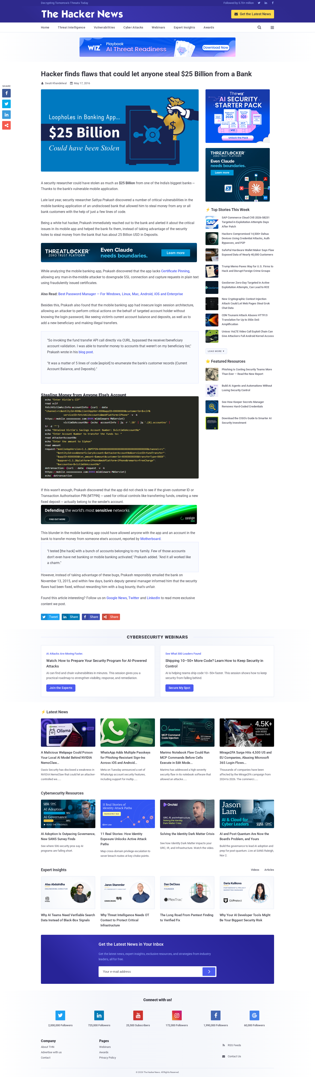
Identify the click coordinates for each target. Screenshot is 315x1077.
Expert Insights (184, 27)
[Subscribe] (208, 971)
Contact (45, 1057)
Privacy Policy (107, 1057)
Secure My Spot (179, 688)
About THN (47, 1047)
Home (45, 27)
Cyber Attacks (133, 27)
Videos (255, 869)
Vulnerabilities (104, 27)
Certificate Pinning (175, 271)
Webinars (158, 27)
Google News (116, 598)
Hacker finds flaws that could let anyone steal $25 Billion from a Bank (146, 74)
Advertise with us (51, 1052)
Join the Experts (61, 688)
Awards (209, 27)
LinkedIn (153, 598)
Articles (269, 869)
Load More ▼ (216, 351)
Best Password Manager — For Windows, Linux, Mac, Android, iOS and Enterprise (120, 294)
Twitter (133, 598)
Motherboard (150, 539)
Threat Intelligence (71, 27)
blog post (86, 352)
